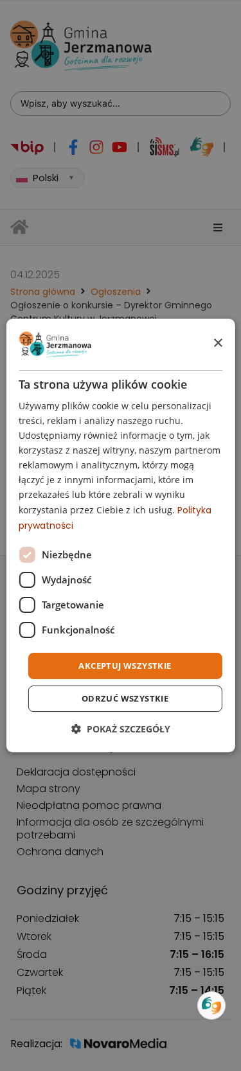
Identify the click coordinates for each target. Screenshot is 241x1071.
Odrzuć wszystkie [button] (125, 698)
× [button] (217, 343)
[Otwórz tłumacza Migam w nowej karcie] (211, 1005)
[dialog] (120, 536)
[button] (120, 728)
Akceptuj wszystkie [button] (124, 665)
